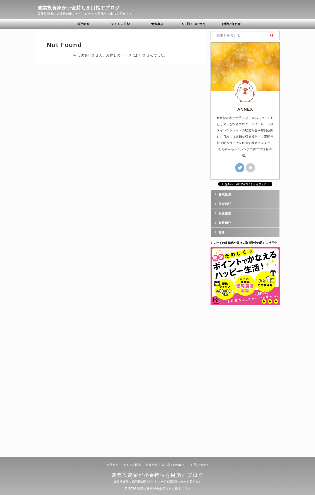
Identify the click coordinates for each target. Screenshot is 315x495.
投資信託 (225, 204)
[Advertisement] (245, 381)
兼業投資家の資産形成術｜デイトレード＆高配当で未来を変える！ (157, 481)
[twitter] (239, 167)
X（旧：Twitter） (194, 24)
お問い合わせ (231, 24)
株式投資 (225, 194)
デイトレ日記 (120, 24)
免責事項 (157, 24)
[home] (250, 167)
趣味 (222, 232)
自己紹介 (83, 24)
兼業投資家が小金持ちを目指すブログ (79, 7)
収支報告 (225, 213)
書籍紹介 (225, 223)
